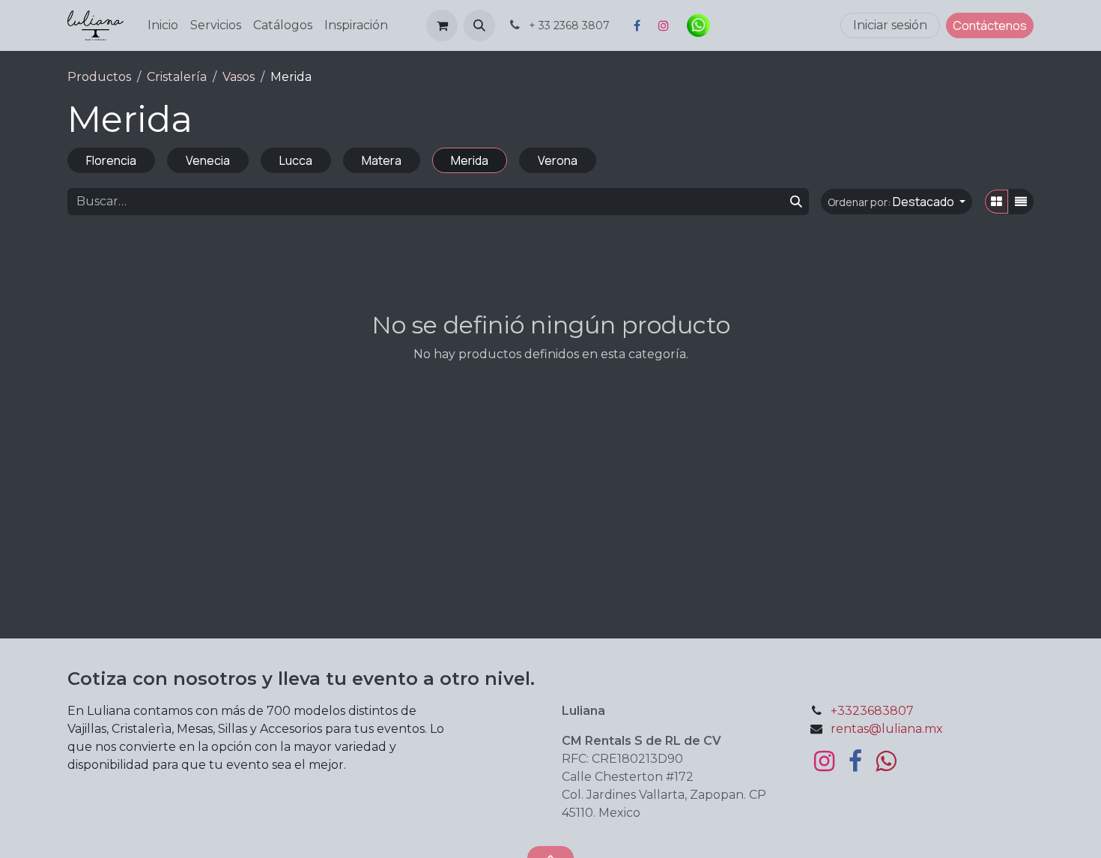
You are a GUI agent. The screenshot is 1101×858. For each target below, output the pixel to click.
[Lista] (1021, 201)
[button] (479, 25)
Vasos (238, 77)
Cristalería (177, 77)
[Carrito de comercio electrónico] (442, 25)
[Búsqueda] (796, 201)
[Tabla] (996, 201)
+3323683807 (872, 711)
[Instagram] (664, 25)
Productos (99, 77)
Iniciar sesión (890, 25)
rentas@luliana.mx (887, 729)
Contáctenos (990, 25)
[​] (824, 761)
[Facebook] (637, 25)
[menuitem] (163, 25)
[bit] (756, 25)
